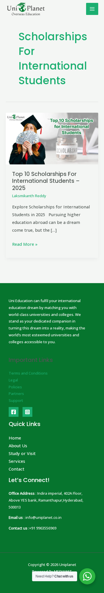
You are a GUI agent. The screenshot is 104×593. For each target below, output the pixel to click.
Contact (16, 469)
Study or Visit (22, 453)
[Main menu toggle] (92, 9)
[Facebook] (13, 412)
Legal (13, 380)
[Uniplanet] (26, 9)
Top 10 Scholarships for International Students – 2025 (46, 181)
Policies (15, 386)
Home (15, 438)
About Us (18, 445)
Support (16, 400)
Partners (16, 393)
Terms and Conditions (28, 373)
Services (17, 461)
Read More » (25, 243)
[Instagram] (27, 412)
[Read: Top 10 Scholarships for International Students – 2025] (52, 138)
